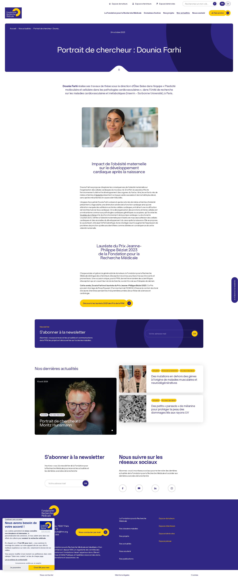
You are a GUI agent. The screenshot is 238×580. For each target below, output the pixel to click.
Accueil (13, 28)
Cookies (194, 575)
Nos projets (168, 13)
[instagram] (171, 488)
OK (194, 333)
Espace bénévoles (167, 533)
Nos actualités (183, 13)
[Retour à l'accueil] (13, 12)
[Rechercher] (214, 3)
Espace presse (165, 541)
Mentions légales (122, 575)
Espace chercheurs (167, 526)
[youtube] (139, 488)
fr (222, 3)
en (228, 3)
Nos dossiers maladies (128, 528)
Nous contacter (46, 575)
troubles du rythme (88, 215)
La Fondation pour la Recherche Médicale (132, 519)
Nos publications (126, 558)
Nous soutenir (125, 551)
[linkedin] (155, 488)
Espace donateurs (166, 518)
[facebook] (122, 488)
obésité (98, 195)
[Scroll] (119, 69)
